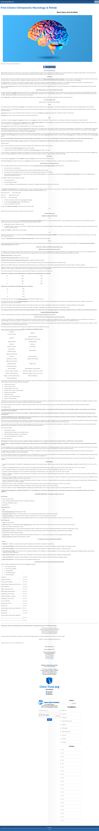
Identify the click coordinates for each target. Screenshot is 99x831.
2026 (63, 820)
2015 (63, 781)
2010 (63, 763)
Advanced (18, 63)
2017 (63, 788)
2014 (63, 777)
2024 (63, 813)
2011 (63, 767)
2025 (63, 816)
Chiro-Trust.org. (12, 642)
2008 (63, 756)
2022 (63, 806)
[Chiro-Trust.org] (49, 686)
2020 (63, 799)
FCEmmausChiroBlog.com (7, 1)
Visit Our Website (49, 658)
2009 (63, 760)
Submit (49, 719)
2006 (63, 749)
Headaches (64, 717)
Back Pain (64, 710)
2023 (63, 809)
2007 (63, 753)
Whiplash (64, 724)
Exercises (64, 738)
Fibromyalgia (64, 728)
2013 (63, 774)
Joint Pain (64, 735)
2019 (63, 795)
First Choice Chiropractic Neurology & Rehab (29, 7)
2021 (63, 802)
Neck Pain (64, 713)
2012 (63, 770)
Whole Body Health (66, 731)
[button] (73, 703)
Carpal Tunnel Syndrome (67, 721)
